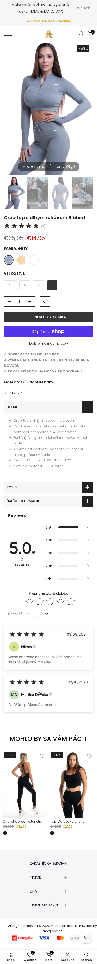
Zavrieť (86, 8)
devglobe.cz (52, 931)
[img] (21, 226)
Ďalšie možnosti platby (48, 343)
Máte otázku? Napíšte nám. (29, 382)
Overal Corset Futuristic (22, 821)
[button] (67, 527)
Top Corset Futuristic (67, 821)
